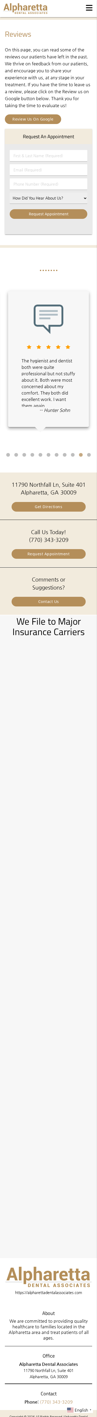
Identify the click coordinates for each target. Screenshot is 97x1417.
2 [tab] (16, 455)
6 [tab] (48, 455)
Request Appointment (48, 553)
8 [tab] (64, 455)
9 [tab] (72, 455)
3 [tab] (24, 455)
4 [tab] (32, 455)
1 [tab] (8, 455)
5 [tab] (40, 455)
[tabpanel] (48, 359)
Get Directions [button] (48, 506)
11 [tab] (89, 455)
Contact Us (48, 601)
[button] (89, 7)
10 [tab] (81, 455)
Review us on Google (33, 119)
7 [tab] (56, 455)
